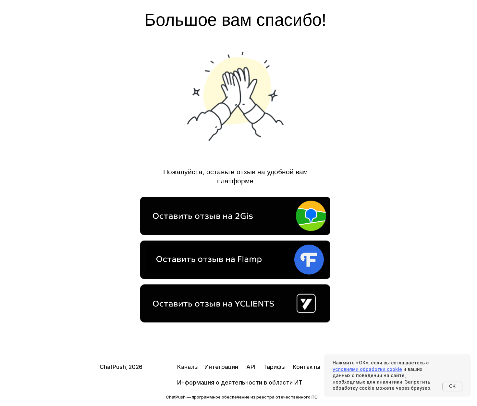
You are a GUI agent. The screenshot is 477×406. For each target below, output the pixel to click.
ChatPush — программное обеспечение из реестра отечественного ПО (242, 396)
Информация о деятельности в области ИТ (239, 382)
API (250, 366)
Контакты (306, 366)
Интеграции (221, 366)
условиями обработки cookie (367, 369)
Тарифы (274, 366)
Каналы (188, 366)
